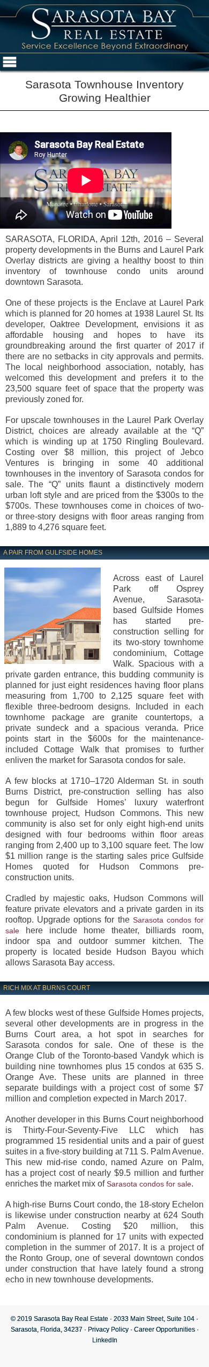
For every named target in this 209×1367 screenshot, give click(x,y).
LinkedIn (104, 1340)
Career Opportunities (164, 1329)
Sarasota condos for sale (149, 1184)
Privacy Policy (108, 1329)
